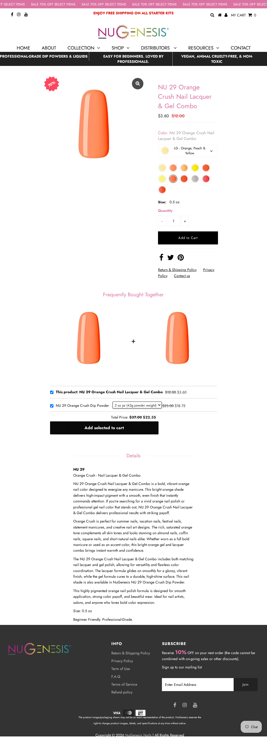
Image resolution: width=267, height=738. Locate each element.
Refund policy (121, 692)
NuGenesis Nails (138, 735)
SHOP (118, 48)
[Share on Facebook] (161, 258)
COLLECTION (81, 48)
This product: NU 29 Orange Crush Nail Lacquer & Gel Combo (109, 392)
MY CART (243, 15)
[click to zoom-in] (137, 83)
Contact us (182, 275)
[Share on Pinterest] (181, 258)
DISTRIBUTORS (156, 48)
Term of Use (120, 668)
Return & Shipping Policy (177, 269)
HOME (23, 48)
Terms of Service (124, 684)
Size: (162, 202)
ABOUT (49, 48)
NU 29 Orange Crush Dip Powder (82, 405)
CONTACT (241, 48)
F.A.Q (115, 676)
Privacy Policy (122, 660)
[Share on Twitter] (170, 258)
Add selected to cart (104, 428)
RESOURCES (201, 48)
